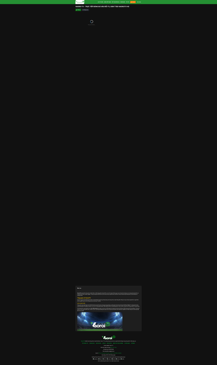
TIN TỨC (127, 1)
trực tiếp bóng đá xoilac (103, 360)
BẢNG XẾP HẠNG (107, 1)
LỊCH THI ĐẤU (100, 1)
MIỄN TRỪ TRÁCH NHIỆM (118, 343)
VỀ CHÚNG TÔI (85, 343)
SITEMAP (133, 343)
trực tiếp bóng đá (113, 360)
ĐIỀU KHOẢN (98, 343)
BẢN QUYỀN (109, 343)
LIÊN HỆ (104, 343)
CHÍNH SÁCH (92, 343)
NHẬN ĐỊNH (122, 1)
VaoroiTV (79, 293)
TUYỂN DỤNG (127, 343)
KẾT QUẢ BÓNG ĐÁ (115, 1)
